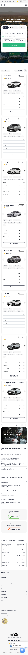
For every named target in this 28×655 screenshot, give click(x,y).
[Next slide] (25, 84)
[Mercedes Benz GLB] (14, 345)
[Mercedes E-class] (14, 214)
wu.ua (17, 649)
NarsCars (3, 64)
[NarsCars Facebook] (11, 646)
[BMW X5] (14, 302)
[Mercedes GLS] (14, 259)
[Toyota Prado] (14, 84)
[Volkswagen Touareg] (14, 391)
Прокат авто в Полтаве (12, 64)
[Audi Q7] (14, 170)
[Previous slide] (3, 84)
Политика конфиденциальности (9, 610)
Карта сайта (4, 613)
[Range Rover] (14, 127)
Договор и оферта (5, 615)
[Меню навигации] (25, 5)
